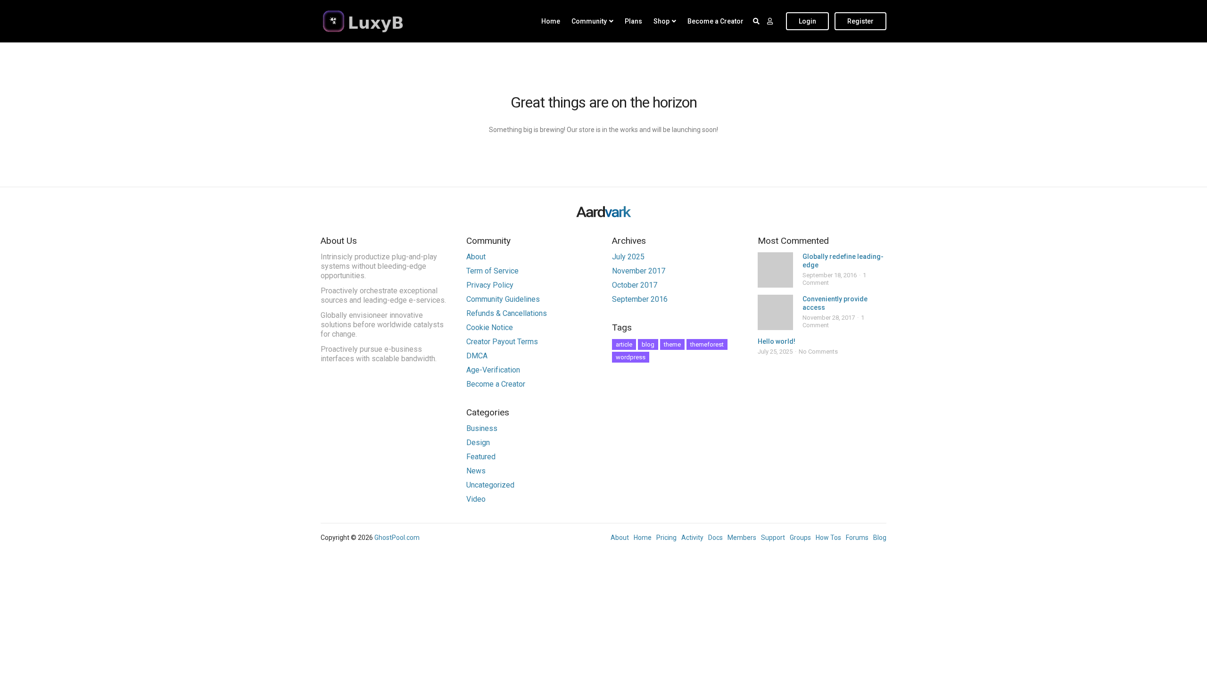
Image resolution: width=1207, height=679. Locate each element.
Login (807, 21)
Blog (879, 537)
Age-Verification (493, 369)
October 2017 (634, 285)
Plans (633, 21)
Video (476, 499)
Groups (800, 537)
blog (648, 344)
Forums (857, 537)
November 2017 (638, 270)
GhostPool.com (397, 537)
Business (481, 428)
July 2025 (628, 256)
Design (478, 442)
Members (742, 537)
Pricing (666, 537)
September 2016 (640, 299)
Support (773, 537)
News (476, 470)
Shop (661, 21)
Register (860, 21)
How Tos (828, 537)
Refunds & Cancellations (506, 313)
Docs (715, 537)
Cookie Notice (489, 327)
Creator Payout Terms (502, 341)
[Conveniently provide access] (775, 312)
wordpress (630, 357)
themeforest (707, 344)
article (624, 344)
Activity (692, 537)
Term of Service (492, 270)
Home (550, 21)
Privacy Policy (489, 285)
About (476, 256)
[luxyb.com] (379, 21)
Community (589, 21)
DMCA (477, 355)
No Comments (818, 351)
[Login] (770, 21)
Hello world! (776, 341)
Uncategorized (490, 484)
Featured (481, 456)
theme (672, 344)
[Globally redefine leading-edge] (775, 270)
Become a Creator (715, 21)
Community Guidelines (503, 299)
